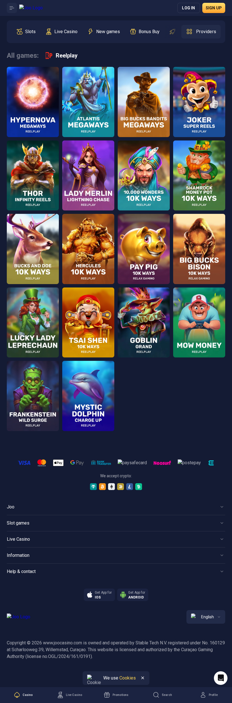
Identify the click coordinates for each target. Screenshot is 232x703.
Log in (188, 8)
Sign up (214, 8)
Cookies (127, 678)
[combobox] (205, 617)
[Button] (12, 8)
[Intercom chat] (220, 678)
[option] (25, 32)
